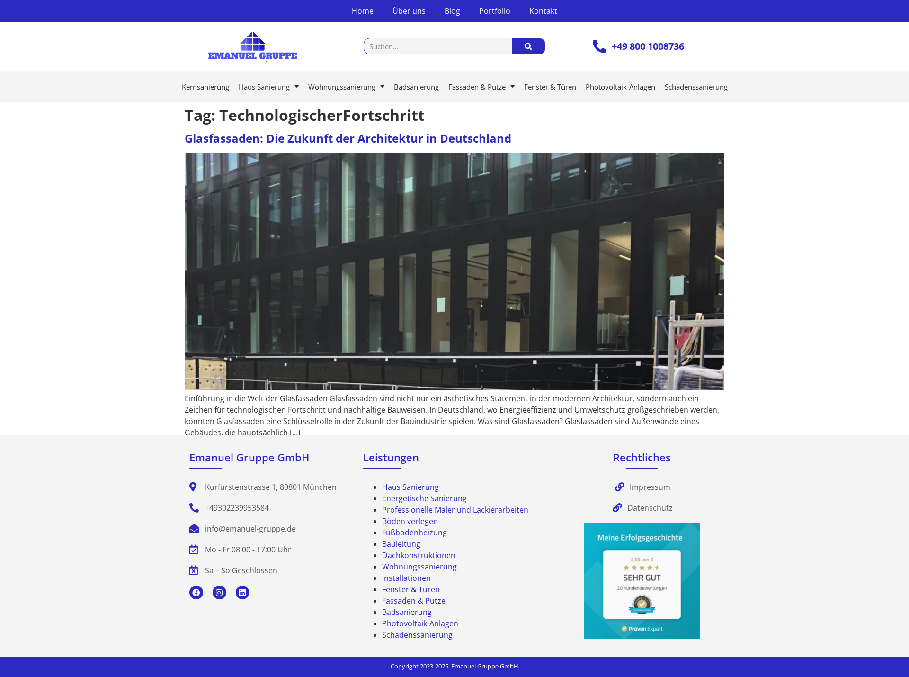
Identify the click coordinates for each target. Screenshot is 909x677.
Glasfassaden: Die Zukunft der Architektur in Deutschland (348, 138)
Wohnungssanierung (341, 86)
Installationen (406, 578)
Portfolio (494, 11)
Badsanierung (416, 86)
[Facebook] (196, 592)
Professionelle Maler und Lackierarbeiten (455, 510)
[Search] (528, 46)
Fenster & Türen (550, 86)
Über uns (409, 11)
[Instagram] (219, 592)
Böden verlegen (410, 521)
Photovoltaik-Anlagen (620, 86)
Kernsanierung (205, 86)
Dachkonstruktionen (418, 555)
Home (363, 11)
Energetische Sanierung (424, 498)
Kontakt (543, 11)
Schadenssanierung (696, 86)
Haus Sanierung (264, 86)
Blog (452, 11)
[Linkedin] (243, 592)
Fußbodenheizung (414, 532)
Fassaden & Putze (477, 86)
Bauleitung (401, 544)
